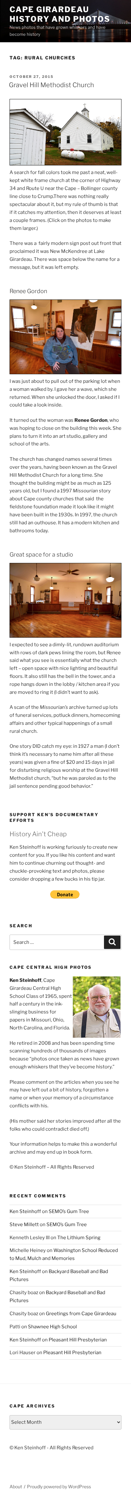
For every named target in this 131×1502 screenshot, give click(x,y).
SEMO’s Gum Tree (69, 1211)
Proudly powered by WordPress (59, 1486)
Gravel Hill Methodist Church (51, 85)
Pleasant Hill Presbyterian (78, 1340)
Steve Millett (24, 1224)
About (16, 1486)
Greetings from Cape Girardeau (81, 1313)
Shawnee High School (52, 1327)
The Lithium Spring (78, 1237)
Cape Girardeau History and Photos (60, 14)
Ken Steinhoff (25, 1211)
